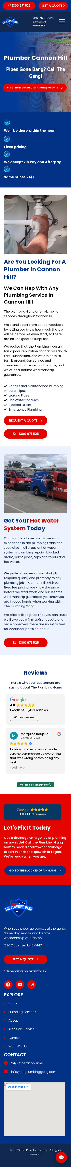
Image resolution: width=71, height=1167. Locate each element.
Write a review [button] (24, 717)
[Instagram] (31, 984)
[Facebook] (8, 984)
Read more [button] (17, 768)
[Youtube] (20, 984)
